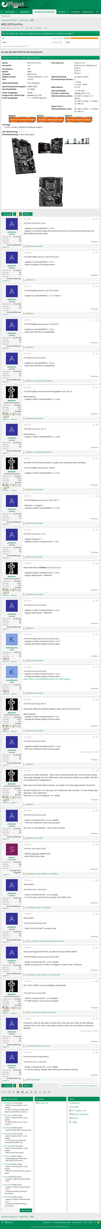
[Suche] (97, 11)
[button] (16, 11)
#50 (97, 1052)
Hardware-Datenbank (44, 11)
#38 (97, 634)
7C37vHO (7, 1127)
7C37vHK (6, 1164)
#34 (97, 496)
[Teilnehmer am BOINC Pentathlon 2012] (10, 414)
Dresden (18, 411)
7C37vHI (6, 1184)
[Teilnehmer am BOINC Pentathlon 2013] (11, 414)
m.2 (22, 28)
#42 (97, 771)
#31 (97, 387)
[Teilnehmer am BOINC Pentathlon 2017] (18, 414)
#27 (97, 253)
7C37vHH (7, 1197)
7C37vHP (6, 1115)
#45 (97, 880)
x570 (46, 28)
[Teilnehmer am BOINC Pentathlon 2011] (8, 414)
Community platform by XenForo (50, 1227)
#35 (97, 530)
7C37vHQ (7, 1103)
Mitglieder (24, 11)
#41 (97, 737)
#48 (97, 981)
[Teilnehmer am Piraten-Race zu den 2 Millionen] (5, 414)
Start (90, 1222)
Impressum (47, 1222)
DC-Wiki (61, 11)
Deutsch (10, 1222)
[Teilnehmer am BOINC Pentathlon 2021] (3, 659)
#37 (97, 601)
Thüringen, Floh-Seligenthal (15, 871)
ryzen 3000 (29, 28)
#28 (97, 286)
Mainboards (5, 16)
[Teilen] (93, 219)
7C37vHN (7, 1133)
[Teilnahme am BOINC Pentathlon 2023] (6, 417)
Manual (75, 1118)
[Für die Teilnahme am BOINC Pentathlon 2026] (8, 416)
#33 (97, 458)
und (35, 246)
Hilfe (85, 1222)
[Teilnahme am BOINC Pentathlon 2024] (8, 659)
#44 (97, 844)
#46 (97, 914)
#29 (97, 320)
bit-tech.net (43, 1103)
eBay (75, 1122)
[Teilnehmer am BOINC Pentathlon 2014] (13, 414)
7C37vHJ (6, 1176)
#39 (97, 667)
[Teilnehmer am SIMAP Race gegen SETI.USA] (3, 414)
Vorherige (7, 214)
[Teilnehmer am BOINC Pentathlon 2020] (5, 417)
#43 (97, 811)
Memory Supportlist (80, 1114)
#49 (97, 1019)
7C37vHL (6, 1156)
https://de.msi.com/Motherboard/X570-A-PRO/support (47, 679)
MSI (29, 65)
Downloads (10, 11)
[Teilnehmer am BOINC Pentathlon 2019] (20, 414)
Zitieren (95, 241)
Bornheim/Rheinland (14, 245)
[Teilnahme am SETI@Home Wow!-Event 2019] (3, 417)
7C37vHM (7, 1146)
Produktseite (74, 1103)
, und (39, 381)
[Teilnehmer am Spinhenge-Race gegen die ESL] (7, 414)
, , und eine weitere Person (46, 941)
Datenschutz (77, 1222)
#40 (97, 699)
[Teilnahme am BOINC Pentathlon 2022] (5, 659)
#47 (97, 948)
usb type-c (38, 28)
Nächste (27, 214)
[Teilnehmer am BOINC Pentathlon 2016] (16, 414)
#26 (97, 219)
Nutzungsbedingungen (62, 1222)
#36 (97, 563)
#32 (97, 425)
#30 (97, 354)
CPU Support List (79, 1110)
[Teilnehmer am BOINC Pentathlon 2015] (15, 414)
